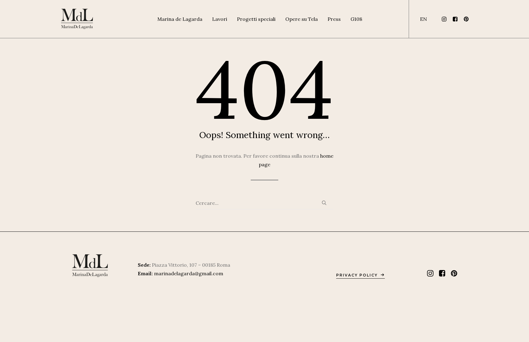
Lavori (219, 19)
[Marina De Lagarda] (77, 19)
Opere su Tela (301, 19)
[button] (445, 19)
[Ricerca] (264, 203)
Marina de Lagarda (179, 19)
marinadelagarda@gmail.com (188, 273)
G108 (356, 19)
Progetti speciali (256, 19)
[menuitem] (180, 19)
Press (334, 19)
